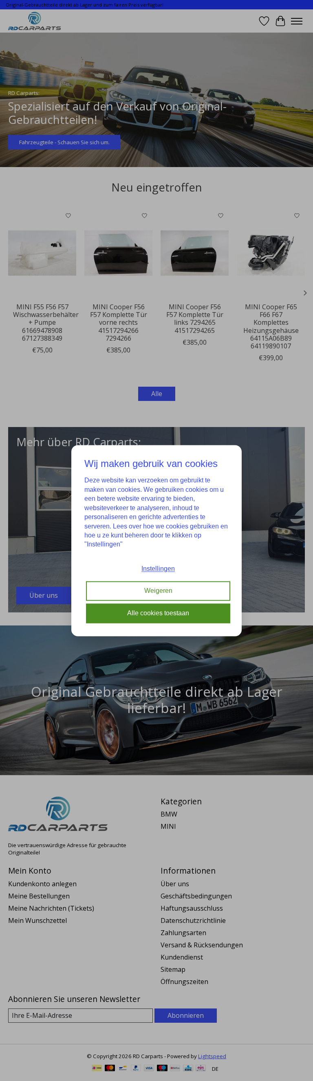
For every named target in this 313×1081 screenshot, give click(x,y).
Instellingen (158, 568)
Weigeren (158, 591)
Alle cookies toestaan (158, 613)
